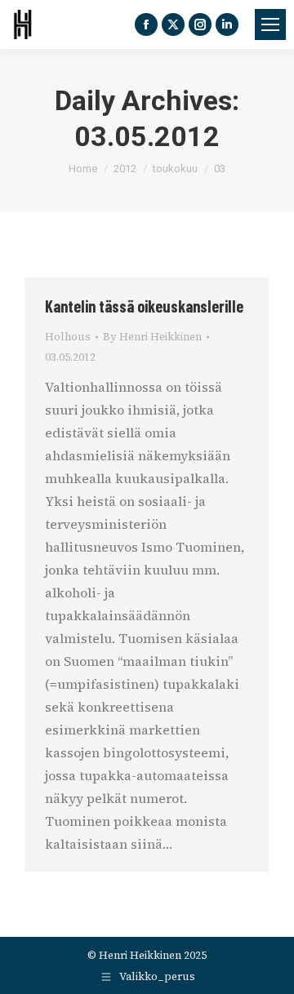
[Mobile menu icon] (270, 24)
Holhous (68, 337)
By (152, 337)
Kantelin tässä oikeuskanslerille (144, 306)
